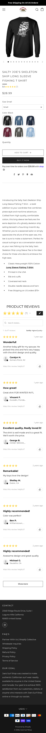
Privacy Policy (8, 656)
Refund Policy (8, 652)
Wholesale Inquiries (11, 644)
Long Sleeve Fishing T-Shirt (19, 267)
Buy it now (23, 160)
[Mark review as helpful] (40, 366)
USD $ (21, 709)
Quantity (6, 142)
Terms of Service (10, 660)
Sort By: (28, 330)
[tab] (8, 61)
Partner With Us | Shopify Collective (19, 639)
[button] (30, 313)
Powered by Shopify (23, 727)
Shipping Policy (9, 648)
